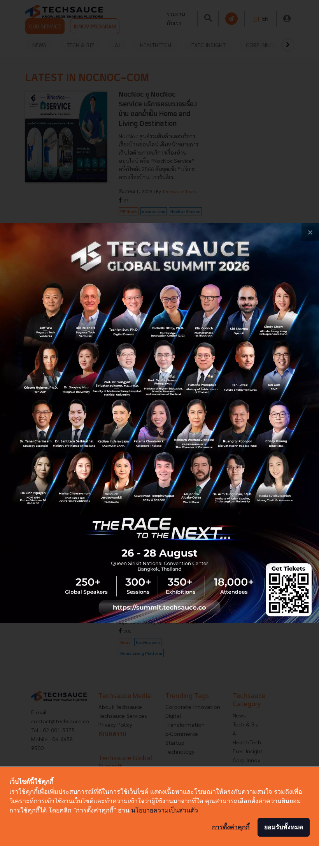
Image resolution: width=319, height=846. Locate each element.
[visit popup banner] (159, 422)
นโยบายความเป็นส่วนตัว (164, 810)
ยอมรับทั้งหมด (283, 827)
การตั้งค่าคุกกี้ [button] (231, 827)
